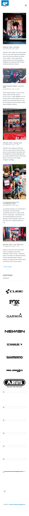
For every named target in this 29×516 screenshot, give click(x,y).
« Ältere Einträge (7, 266)
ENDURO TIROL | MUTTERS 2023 (13, 244)
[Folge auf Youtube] (17, 506)
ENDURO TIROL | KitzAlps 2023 (12, 143)
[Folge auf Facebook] (14, 506)
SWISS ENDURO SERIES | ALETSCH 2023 (13, 86)
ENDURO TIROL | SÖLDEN (11, 47)
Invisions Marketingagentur (17, 504)
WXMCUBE (8, 49)
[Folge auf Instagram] (11, 506)
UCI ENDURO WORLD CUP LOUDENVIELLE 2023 (11, 203)
